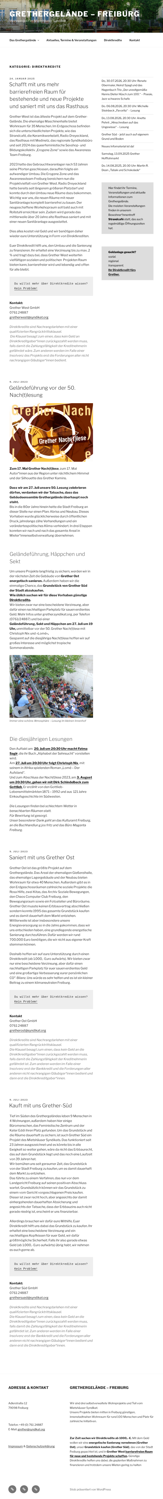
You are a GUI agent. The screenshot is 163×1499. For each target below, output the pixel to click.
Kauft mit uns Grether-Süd (40, 1105)
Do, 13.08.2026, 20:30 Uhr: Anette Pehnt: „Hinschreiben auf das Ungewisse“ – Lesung (124, 122)
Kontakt (134, 40)
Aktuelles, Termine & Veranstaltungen (71, 40)
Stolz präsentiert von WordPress (90, 1489)
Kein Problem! (26, 288)
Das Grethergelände (23, 40)
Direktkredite (113, 40)
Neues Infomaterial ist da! (118, 146)
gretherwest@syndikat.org (29, 317)
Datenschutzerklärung (40, 1446)
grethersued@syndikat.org (29, 1298)
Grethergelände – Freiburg (75, 14)
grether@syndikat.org (31, 1429)
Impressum (15, 1446)
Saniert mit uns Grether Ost (42, 857)
